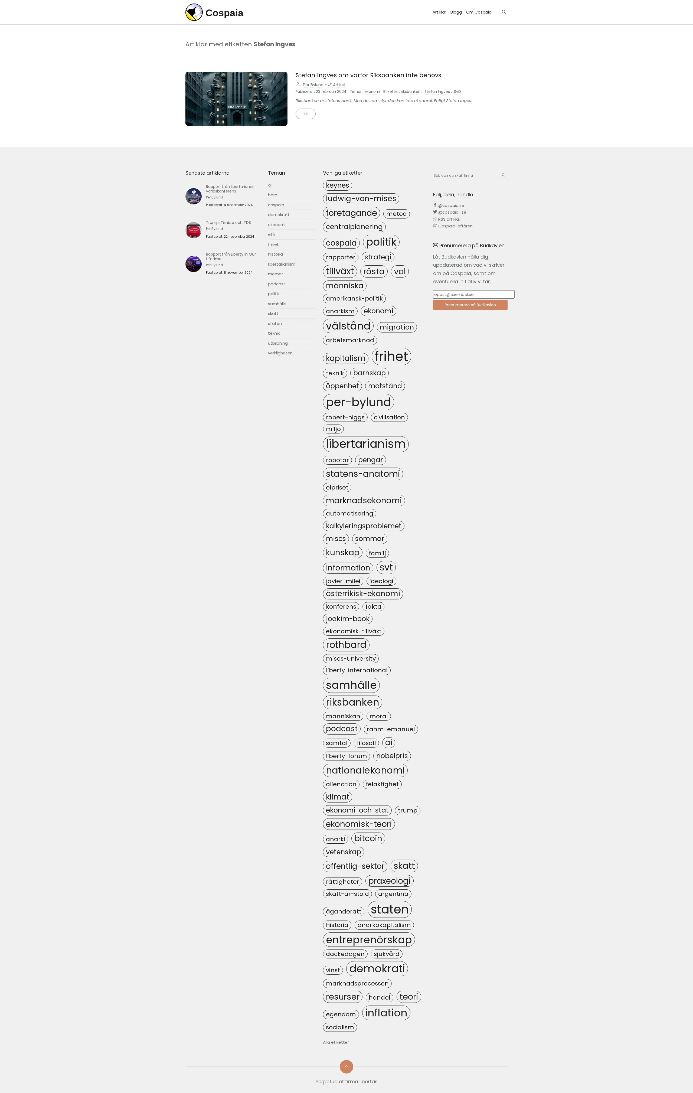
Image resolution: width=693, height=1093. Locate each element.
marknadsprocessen (357, 983)
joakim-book (348, 619)
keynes (337, 185)
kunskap (342, 552)
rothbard (346, 644)
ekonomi (372, 91)
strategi (378, 257)
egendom (341, 1014)
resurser (342, 997)
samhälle (277, 303)
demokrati (278, 214)
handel (379, 997)
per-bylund (358, 402)
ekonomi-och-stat (357, 810)
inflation (386, 1013)
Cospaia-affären (455, 226)
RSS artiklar (448, 219)
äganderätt (343, 911)
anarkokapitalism (384, 925)
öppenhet (342, 386)
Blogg (456, 12)
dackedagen (345, 954)
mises (336, 538)
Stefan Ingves (437, 91)
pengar (370, 460)
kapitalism (345, 358)
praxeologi (389, 880)
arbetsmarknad (350, 340)
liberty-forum (346, 756)
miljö (333, 429)
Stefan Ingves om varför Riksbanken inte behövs (368, 75)
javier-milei (343, 581)
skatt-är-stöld (347, 894)
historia (275, 254)
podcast (276, 284)
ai (270, 185)
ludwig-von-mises (361, 198)
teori (409, 997)
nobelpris (392, 756)
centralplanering (354, 226)
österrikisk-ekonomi (363, 593)
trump (407, 810)
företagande (351, 213)
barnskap (369, 373)
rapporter (340, 257)
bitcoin (368, 838)
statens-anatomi (363, 474)
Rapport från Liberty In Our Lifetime (231, 257)
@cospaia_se (451, 212)
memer (275, 274)
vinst (333, 970)
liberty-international (357, 670)
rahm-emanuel (391, 729)
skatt (273, 313)
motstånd (385, 386)
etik (271, 234)
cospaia (276, 205)
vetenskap (343, 852)
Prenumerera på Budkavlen (470, 305)
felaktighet (382, 784)
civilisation (389, 417)
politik (274, 293)
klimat (337, 797)
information (348, 568)
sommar (369, 538)
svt (386, 567)
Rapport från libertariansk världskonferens (230, 189)
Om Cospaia (479, 12)
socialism (340, 1027)
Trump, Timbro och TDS (228, 222)
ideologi (381, 581)
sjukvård (387, 954)
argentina (393, 894)
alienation (341, 784)
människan (343, 716)
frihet (273, 244)
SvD (457, 91)
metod (396, 214)
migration (397, 327)
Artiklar (439, 12)
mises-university (351, 658)
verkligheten (280, 353)
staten (275, 323)
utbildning (278, 343)
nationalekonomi (365, 770)
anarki (335, 839)
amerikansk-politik (354, 298)
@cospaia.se (450, 205)
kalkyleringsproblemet (363, 526)
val (400, 271)
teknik (274, 333)
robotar (337, 460)
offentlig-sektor (355, 866)
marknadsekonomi (364, 500)
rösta (374, 271)
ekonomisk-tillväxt (353, 631)
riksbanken (410, 91)
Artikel (338, 84)
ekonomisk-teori (359, 824)
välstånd (348, 326)
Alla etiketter (336, 1042)
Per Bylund (313, 84)
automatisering (349, 513)
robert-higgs (345, 417)
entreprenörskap (369, 939)
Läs (306, 113)
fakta (373, 606)
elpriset (337, 487)
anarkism (340, 311)
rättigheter (342, 881)
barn (272, 195)
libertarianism (281, 264)
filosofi (366, 743)
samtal (337, 743)
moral (379, 716)
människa (345, 285)
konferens (341, 606)
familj (377, 553)
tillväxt (340, 271)
